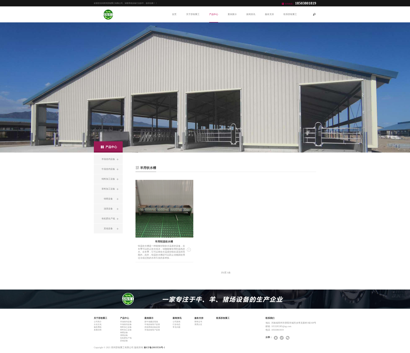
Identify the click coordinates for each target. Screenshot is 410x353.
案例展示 (232, 14)
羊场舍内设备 (126, 322)
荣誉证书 (198, 322)
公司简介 (98, 322)
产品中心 (213, 14)
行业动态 (176, 324)
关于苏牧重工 (193, 14)
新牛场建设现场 (151, 322)
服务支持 (269, 14)
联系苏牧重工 (290, 14)
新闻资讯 (250, 14)
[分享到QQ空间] (276, 338)
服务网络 (98, 327)
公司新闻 (176, 322)
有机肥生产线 (126, 338)
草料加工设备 (126, 330)
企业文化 (98, 324)
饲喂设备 (124, 332)
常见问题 (176, 327)
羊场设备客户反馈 (152, 330)
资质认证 (198, 324)
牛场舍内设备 (126, 324)
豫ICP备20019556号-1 (154, 347)
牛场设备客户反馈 (152, 324)
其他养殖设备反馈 (152, 327)
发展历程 (98, 330)
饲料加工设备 (126, 327)
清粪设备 (124, 335)
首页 (174, 14)
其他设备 (124, 341)
